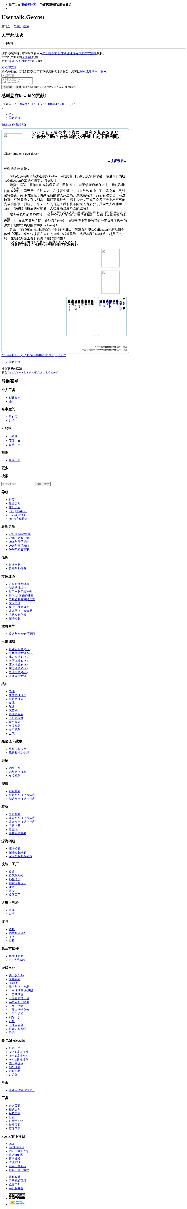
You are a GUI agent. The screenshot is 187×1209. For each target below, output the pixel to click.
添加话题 (7, 86)
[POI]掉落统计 (18, 511)
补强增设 (14, 879)
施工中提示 (16, 1063)
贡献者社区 (28, 4)
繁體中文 (14, 445)
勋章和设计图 (17, 933)
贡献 (22, 124)
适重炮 (13, 829)
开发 (12, 890)
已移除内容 (16, 1025)
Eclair (101, 303)
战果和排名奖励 (19, 752)
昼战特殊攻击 (17, 695)
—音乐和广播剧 (19, 1002)
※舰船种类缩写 (19, 584)
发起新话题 (8, 67)
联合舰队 (14, 721)
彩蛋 (12, 1021)
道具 (12, 929)
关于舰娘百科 (17, 1180)
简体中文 (14, 440)
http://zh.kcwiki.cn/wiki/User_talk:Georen (33, 372)
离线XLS (14, 1162)
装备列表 (14, 814)
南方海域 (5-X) (18, 668)
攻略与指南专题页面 (22, 633)
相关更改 (14, 1109)
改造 (12, 871)
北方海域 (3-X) (18, 656)
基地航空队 (16, 714)
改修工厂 (14, 894)
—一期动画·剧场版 (21, 990)
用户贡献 (14, 1113)
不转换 (13, 436)
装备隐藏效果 (17, 833)
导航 (17, 26)
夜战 (12, 702)
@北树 (27, 57)
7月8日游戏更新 (19, 537)
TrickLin (120, 307)
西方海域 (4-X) (18, 664)
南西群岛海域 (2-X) (21, 653)
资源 (12, 913)
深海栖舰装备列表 (20, 856)
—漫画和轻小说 (19, 998)
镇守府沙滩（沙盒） (22, 1090)
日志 (12, 1117)
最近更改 (14, 503)
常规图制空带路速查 (22, 599)
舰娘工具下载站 (19, 1170)
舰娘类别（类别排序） (23, 798)
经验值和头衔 (17, 748)
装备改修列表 (17, 614)
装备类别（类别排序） (23, 821)
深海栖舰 (14, 618)
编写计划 (14, 1067)
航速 (12, 706)
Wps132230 (14, 60)
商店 (12, 936)
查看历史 (14, 460)
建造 (12, 887)
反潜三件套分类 (19, 607)
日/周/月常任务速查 (21, 595)
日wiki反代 (16, 1154)
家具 (12, 940)
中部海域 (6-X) (18, 672)
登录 (83, 71)
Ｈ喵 (104, 301)
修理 (12, 909)
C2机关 (13, 983)
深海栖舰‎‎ (14, 848)
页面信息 (14, 1128)
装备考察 (14, 825)
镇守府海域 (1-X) (19, 649)
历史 (12, 114)
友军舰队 (14, 729)
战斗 (12, 691)
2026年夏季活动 (19, 541)
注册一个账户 (97, 71)
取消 (18, 86)
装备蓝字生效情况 (20, 610)
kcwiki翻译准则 (18, 1059)
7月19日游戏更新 (20, 534)
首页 (12, 499)
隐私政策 (14, 1176)
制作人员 (14, 1017)
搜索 (26, 26)
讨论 (16, 124)
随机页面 (14, 507)
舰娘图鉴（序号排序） (23, 795)
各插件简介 (16, 956)
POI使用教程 (17, 959)
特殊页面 (14, 1124)
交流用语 (14, 603)
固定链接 (14, 117)
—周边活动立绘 (19, 1009)
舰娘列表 (14, 791)
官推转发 (14, 1158)
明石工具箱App (18, 1151)
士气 (12, 733)
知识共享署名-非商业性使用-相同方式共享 (69, 53)
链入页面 (14, 1105)
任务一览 (14, 564)
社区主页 (14, 1048)
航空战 (13, 710)
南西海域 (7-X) (18, 660)
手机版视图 (16, 1188)
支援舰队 (14, 725)
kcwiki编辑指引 (18, 1051)
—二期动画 (16, 994)
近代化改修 (16, 875)
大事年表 (14, 979)
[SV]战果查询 (17, 515)
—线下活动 (16, 1006)
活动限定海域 (17, 676)
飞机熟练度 (16, 718)
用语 (12, 1032)
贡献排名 (14, 1071)
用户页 (13, 416)
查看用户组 (16, 1120)
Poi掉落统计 (16, 1147)
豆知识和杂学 (17, 1028)
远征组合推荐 (17, 771)
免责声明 (14, 1184)
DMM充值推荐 (18, 518)
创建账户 (14, 397)
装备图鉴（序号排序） (23, 817)
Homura (111, 304)
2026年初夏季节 (19, 549)
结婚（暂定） (17, 883)
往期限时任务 (17, 568)
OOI (11, 1143)
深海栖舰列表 (17, 852)
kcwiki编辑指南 (18, 1055)
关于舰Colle (16, 975)
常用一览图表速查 (20, 591)
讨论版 (13, 1074)
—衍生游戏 (16, 1013)
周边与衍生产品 (19, 986)
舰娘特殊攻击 (17, 587)
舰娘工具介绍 (17, 1166)
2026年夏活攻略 (19, 545)
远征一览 (14, 768)
